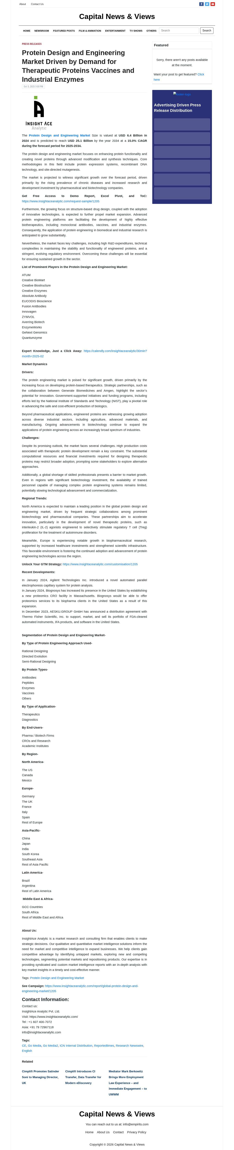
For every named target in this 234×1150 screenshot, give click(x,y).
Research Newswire (129, 1045)
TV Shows (136, 30)
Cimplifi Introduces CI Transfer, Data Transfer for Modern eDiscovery (83, 1077)
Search (206, 30)
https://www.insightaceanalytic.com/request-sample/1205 (60, 201)
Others (151, 30)
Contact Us (37, 4)
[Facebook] (201, 4)
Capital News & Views (117, 16)
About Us (103, 1132)
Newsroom (41, 30)
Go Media (34, 1045)
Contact (118, 1132)
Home (26, 30)
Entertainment (115, 30)
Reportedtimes (104, 1045)
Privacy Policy (136, 1132)
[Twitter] (207, 4)
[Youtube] (212, 4)
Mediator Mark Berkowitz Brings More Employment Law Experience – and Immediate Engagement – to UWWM (128, 1083)
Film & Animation (90, 30)
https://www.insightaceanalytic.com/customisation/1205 (100, 564)
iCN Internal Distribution (76, 1045)
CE (24, 1045)
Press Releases (32, 43)
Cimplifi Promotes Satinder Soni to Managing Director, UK (40, 1077)
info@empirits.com (136, 1124)
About (22, 4)
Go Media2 (50, 1045)
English (27, 1051)
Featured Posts (64, 30)
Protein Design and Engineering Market (57, 978)
